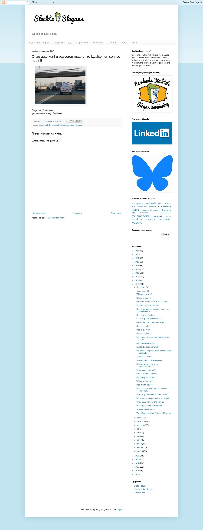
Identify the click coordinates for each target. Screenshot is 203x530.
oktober (140, 418)
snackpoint (80, 125)
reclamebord (140, 216)
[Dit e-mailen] (67, 121)
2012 (136, 470)
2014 (136, 463)
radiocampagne (165, 213)
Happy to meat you (144, 298)
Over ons (112, 42)
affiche (168, 203)
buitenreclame (164, 206)
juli (138, 429)
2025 (136, 254)
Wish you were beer (145, 381)
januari (140, 451)
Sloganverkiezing (62, 42)
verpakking (137, 219)
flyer (163, 210)
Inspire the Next (143, 330)
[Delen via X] (73, 121)
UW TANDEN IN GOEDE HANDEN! (151, 302)
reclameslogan (56, 125)
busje (41, 125)
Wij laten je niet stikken (146, 377)
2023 (136, 262)
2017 (136, 284)
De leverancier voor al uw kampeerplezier (147, 365)
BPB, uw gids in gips (145, 343)
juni (138, 433)
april (139, 440)
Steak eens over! (143, 357)
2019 (136, 277)
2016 (136, 456)
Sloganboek (82, 42)
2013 (136, 467)
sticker (168, 216)
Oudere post (116, 213)
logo (133, 213)
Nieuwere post (39, 213)
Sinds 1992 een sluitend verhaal (150, 402)
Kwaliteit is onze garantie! (147, 347)
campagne (144, 210)
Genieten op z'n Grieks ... (147, 315)
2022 (136, 265)
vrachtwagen (164, 219)
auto (134, 206)
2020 (136, 273)
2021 (136, 269)
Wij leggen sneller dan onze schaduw (152, 398)
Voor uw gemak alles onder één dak (151, 395)
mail (153, 55)
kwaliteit (47, 125)
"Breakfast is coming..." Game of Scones (153, 413)
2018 (136, 280)
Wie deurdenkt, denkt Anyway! (149, 360)
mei (138, 436)
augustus (141, 425)
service (66, 125)
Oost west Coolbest (144, 385)
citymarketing (155, 210)
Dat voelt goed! (142, 334)
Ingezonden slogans (39, 42)
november (141, 291)
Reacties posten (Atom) (55, 218)
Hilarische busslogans (143, 489)
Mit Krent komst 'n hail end (147, 305)
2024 (136, 258)
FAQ (124, 42)
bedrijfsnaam (142, 206)
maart (139, 444)
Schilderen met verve (145, 409)
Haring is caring (143, 326)
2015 (136, 459)
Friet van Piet (139, 492)
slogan (72, 125)
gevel (168, 210)
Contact (135, 42)
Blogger (119, 509)
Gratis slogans (140, 486)
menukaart (144, 213)
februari (140, 447)
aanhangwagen (137, 204)
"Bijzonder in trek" (144, 294)
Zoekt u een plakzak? (145, 370)
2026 (136, 251)
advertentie (153, 203)
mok (153, 213)
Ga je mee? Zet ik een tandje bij (150, 322)
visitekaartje (150, 219)
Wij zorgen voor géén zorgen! (149, 406)
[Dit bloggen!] (70, 121)
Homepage (78, 213)
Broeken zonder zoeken (146, 374)
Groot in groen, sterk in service (149, 319)
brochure (152, 206)
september (141, 421)
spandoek (157, 216)
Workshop (98, 42)
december (141, 287)
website (137, 222)
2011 (136, 474)
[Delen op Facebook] (77, 121)
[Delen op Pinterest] (80, 121)
